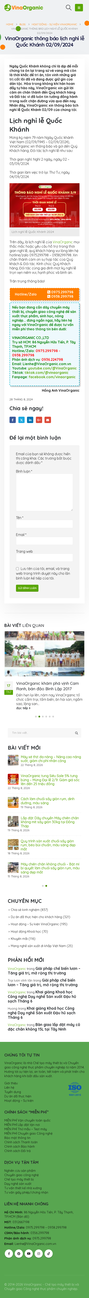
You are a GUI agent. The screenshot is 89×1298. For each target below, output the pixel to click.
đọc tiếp (22, 705)
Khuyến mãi (19, 927)
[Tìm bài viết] (76, 729)
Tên (19, 518)
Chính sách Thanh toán (21, 1131)
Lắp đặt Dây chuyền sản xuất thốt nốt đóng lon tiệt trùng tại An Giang (49, 774)
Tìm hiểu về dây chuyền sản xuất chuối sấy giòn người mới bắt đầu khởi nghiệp (51, 795)
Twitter (21, 420)
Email (47, 420)
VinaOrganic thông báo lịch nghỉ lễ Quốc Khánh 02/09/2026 (48, 755)
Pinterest (19, 1242)
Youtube (29, 1242)
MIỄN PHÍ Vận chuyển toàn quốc (27, 1109)
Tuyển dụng (12, 1080)
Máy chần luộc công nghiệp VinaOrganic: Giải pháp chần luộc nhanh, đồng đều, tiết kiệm (47, 837)
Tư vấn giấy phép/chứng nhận (26, 1181)
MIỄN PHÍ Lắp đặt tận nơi (22, 1113)
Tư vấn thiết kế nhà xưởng (23, 1177)
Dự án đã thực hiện (17, 1085)
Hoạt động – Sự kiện (18, 1089)
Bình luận (24, 471)
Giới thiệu (11, 1072)
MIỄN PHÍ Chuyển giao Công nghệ (28, 1122)
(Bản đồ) (22, 1205)
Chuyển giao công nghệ (21, 1163)
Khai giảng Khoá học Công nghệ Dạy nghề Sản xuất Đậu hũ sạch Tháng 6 (42, 985)
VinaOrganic (63, 242)
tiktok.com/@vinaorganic (46, 372)
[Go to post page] (44, 652)
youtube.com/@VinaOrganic (52, 368)
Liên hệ (9, 1076)
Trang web (24, 551)
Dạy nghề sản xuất (17, 1172)
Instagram (39, 1242)
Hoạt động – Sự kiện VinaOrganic (35, 913)
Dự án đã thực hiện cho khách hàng (36, 905)
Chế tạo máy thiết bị (19, 1168)
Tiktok (48, 1242)
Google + (39, 420)
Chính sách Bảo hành (19, 1135)
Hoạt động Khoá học (26, 920)
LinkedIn (30, 420)
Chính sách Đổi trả (17, 1139)
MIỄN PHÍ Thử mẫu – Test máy (25, 1118)
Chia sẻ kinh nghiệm (25, 898)
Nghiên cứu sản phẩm (20, 1159)
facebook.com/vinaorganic (52, 377)
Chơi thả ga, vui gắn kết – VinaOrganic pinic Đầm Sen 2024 (47, 682)
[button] (68, 7)
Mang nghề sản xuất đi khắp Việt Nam (38, 935)
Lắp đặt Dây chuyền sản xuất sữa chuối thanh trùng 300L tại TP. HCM (48, 816)
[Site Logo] (23, 7)
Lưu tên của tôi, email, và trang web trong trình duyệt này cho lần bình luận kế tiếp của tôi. (43, 573)
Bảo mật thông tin (17, 1126)
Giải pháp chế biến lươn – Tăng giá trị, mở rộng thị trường (44, 959)
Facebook (13, 420)
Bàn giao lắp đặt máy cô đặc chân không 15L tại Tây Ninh (44, 1015)
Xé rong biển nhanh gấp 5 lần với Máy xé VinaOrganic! (51, 859)
